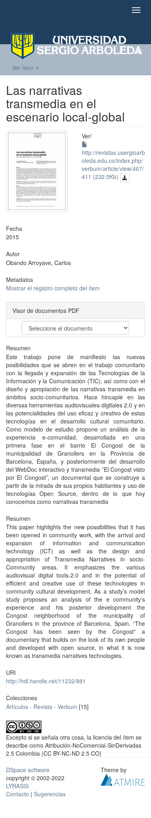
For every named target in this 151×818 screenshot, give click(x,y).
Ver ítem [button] (23, 68)
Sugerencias (50, 794)
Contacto (17, 794)
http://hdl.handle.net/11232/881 (46, 681)
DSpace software (28, 770)
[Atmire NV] (123, 779)
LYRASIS (17, 786)
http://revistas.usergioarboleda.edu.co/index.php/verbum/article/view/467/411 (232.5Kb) (113, 164)
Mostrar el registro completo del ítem (53, 288)
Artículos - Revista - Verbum (41, 707)
